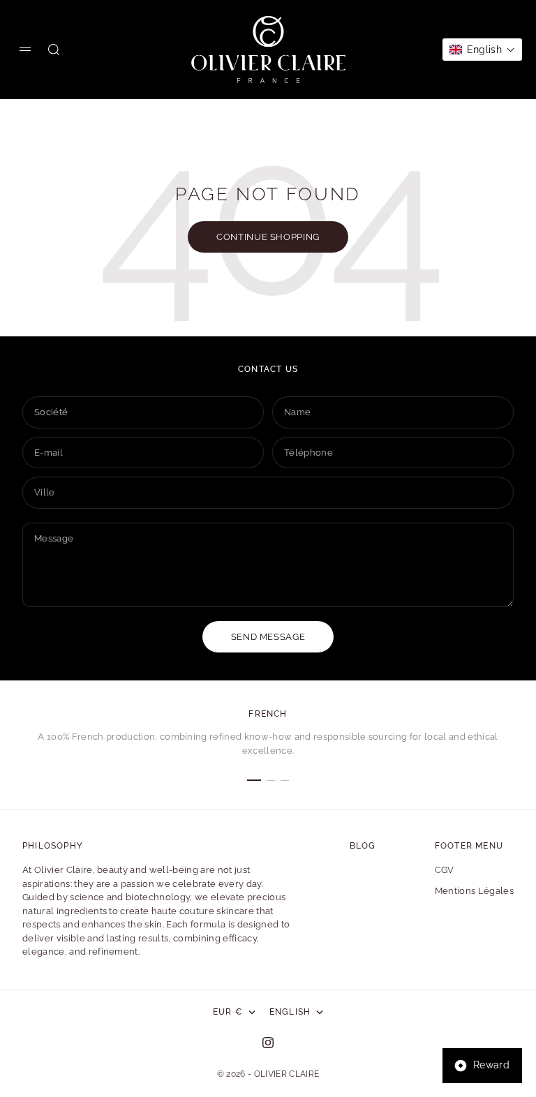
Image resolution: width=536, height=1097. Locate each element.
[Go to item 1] (254, 780)
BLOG (363, 846)
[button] (482, 49)
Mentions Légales (474, 891)
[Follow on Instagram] (268, 1043)
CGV (444, 870)
